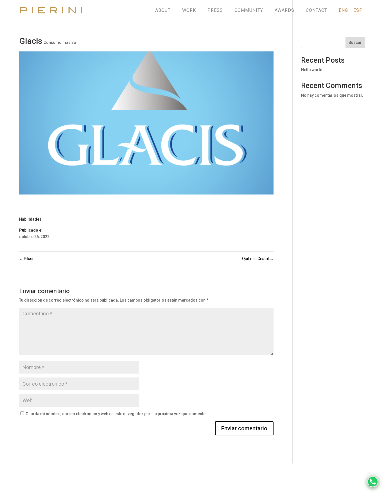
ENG (343, 10)
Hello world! (312, 69)
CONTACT (316, 10)
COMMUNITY (248, 10)
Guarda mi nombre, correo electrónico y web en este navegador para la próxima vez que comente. (116, 413)
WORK (189, 10)
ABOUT (163, 10)
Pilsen (27, 258)
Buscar (355, 42)
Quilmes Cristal (258, 258)
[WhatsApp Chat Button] (372, 481)
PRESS (215, 10)
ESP (358, 10)
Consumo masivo (60, 42)
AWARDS (284, 10)
